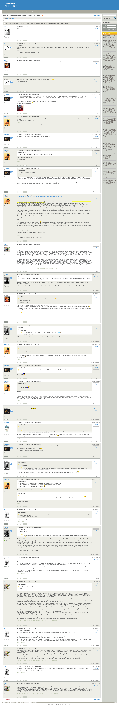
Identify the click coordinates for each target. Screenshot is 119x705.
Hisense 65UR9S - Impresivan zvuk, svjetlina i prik (110, 47)
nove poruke (105, 11)
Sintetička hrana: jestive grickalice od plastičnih (110, 65)
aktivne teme (94, 11)
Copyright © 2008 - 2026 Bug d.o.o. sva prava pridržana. (59, 704)
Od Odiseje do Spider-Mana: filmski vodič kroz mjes (110, 82)
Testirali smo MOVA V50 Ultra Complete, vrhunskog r (110, 130)
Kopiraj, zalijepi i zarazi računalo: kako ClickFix (110, 78)
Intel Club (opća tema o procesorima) (109, 84)
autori (110, 11)
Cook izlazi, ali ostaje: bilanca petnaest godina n (110, 88)
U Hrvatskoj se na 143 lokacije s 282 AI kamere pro (110, 107)
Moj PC (5, 57)
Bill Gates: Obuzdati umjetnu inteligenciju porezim (110, 58)
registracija (89, 11)
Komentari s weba (16, 11)
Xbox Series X (108, 179)
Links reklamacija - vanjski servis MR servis (110, 111)
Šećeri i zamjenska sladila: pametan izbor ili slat (110, 60)
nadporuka (97, 91)
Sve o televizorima (109, 161)
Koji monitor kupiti (108, 86)
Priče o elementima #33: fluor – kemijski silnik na (110, 151)
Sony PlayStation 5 (109, 104)
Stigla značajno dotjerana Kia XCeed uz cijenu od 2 (110, 132)
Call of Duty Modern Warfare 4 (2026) (110, 94)
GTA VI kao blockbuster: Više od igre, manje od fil (110, 170)
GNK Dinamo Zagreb (109, 173)
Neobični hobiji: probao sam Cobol (110, 71)
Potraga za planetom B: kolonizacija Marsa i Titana (110, 45)
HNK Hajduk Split (108, 167)
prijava (84, 11)
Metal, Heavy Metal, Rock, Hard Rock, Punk (110, 149)
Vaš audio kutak (108, 66)
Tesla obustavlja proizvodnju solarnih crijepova (110, 76)
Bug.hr (4, 11)
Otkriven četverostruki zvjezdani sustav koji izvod (110, 103)
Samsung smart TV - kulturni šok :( (109, 123)
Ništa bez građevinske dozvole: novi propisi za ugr (110, 92)
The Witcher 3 (108, 155)
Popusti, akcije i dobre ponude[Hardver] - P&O (110, 109)
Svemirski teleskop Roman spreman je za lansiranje (110, 115)
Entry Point (7, 422)
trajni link (97, 40)
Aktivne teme (106, 33)
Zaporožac (6, 116)
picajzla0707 (7, 94)
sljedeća (8, 21)
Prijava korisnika (107, 22)
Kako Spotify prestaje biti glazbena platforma (110, 101)
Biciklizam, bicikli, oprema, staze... (110, 90)
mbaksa (6, 274)
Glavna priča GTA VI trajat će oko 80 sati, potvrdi (110, 147)
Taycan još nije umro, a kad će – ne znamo (110, 181)
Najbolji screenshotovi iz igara (110, 36)
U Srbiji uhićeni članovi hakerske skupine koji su (110, 80)
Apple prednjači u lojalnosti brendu (110, 158)
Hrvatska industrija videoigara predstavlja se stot (110, 144)
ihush (5, 244)
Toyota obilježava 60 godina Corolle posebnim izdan (110, 138)
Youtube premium (108, 174)
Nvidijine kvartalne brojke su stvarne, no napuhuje (110, 50)
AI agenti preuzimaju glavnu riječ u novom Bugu (110, 121)
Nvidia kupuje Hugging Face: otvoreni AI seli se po (110, 134)
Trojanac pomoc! (108, 159)
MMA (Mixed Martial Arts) (110, 37)
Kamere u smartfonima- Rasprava (110, 136)
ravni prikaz (88, 20)
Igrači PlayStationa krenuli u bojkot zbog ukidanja (110, 183)
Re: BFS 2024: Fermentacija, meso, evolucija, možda (29, 43)
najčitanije (100, 11)
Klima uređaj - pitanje (109, 69)
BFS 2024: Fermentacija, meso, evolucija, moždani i (57, 23)
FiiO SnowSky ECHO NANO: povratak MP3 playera (109, 53)
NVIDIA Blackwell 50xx (109, 117)
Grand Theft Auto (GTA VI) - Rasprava (110, 113)
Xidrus (5, 26)
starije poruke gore (96, 20)
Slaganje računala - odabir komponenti (110, 68)
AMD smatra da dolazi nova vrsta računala (110, 166)
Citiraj (96, 30)
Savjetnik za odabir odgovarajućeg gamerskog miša (110, 176)
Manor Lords (107, 156)
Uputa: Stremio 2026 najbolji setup (110, 154)
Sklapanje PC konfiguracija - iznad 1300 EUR (110, 41)
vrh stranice (114, 702)
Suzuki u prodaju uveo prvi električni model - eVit (110, 99)
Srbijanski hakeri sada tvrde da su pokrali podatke (110, 125)
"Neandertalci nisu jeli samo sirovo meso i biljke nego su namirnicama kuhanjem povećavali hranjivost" (39, 196)
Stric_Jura (6, 509)
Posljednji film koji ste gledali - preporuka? (110, 43)
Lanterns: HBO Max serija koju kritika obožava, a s (110, 119)
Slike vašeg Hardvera (109, 162)
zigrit (5, 60)
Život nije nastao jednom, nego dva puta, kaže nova (110, 97)
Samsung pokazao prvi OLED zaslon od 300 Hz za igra (110, 141)
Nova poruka (97, 15)
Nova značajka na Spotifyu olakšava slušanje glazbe (110, 164)
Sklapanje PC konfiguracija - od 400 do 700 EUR (110, 56)
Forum (9, 11)
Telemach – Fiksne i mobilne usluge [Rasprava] (110, 172)
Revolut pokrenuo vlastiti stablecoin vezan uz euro (110, 127)
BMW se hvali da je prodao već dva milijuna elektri (110, 74)
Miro (5, 43)
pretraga (114, 11)
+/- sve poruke (81, 20)
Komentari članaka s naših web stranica (30, 11)
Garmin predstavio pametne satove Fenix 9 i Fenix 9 (110, 62)
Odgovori (96, 28)
